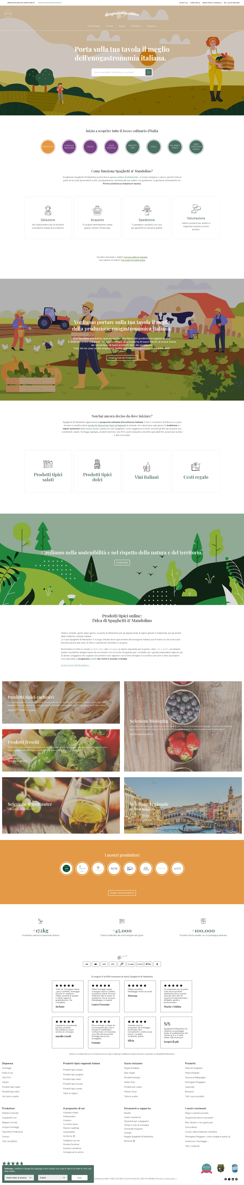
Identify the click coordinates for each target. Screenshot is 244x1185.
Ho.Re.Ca (182, 3)
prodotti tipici (97, 649)
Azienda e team (70, 1112)
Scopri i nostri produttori (122, 892)
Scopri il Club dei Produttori (122, 357)
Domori (5, 1136)
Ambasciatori (69, 1116)
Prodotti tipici (94, 26)
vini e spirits (162, 649)
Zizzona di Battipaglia (195, 1077)
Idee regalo (129, 1072)
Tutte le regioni (70, 1093)
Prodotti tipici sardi (72, 1079)
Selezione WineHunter (30, 804)
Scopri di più (122, 562)
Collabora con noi (71, 1140)
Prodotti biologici (132, 1077)
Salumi (12, 755)
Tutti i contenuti (192, 1146)
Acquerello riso (9, 1117)
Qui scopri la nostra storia (133, 260)
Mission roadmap (71, 1128)
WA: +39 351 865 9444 (231, 3)
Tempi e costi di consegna (136, 1125)
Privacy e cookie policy (165, 1179)
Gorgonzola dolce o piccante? (199, 1117)
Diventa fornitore (71, 1144)
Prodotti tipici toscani (73, 1083)
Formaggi (13, 758)
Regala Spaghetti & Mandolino (138, 1136)
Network (128, 1141)
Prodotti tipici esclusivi (31, 697)
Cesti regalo (196, 476)
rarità (93, 658)
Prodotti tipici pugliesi (73, 1074)
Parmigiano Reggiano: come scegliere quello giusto (208, 1136)
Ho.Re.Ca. (68, 1136)
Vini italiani (147, 476)
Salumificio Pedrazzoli (12, 1131)
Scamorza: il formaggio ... (197, 1141)
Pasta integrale (192, 1072)
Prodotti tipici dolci (97, 477)
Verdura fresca (17, 761)
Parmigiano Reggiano (195, 1082)
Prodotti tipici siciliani (73, 1069)
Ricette (127, 1113)
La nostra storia (70, 1124)
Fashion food (130, 1091)
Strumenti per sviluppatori (136, 1121)
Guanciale (189, 1087)
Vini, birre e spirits (10, 1096)
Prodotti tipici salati (48, 477)
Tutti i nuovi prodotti (194, 1096)
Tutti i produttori (9, 1141)
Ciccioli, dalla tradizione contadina (201, 1131)
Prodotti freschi (23, 742)
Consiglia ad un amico (73, 1152)
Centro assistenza (132, 1117)
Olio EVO (6, 1077)
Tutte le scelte (131, 1096)
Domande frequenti (133, 1128)
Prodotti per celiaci (133, 1087)
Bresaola (189, 1091)
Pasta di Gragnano (193, 1068)
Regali (122, 26)
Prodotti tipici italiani (21, 710)
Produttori (136, 26)
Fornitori (194, 3)
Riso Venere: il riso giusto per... (199, 1122)
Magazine (151, 26)
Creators (67, 1120)
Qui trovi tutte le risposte (135, 257)
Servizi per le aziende (211, 3)
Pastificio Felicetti (10, 1113)
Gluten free (129, 1082)
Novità (110, 26)
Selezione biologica (149, 721)
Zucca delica (191, 1127)
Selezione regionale (149, 804)
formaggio (113, 649)
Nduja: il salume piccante (196, 1113)
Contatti (127, 1132)
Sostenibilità (69, 1132)
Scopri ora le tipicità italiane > (75, 665)
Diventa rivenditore (72, 1148)
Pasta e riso (7, 1072)
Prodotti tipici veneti (72, 1088)
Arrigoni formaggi (10, 1127)
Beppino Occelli (9, 1122)
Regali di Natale (131, 1068)
